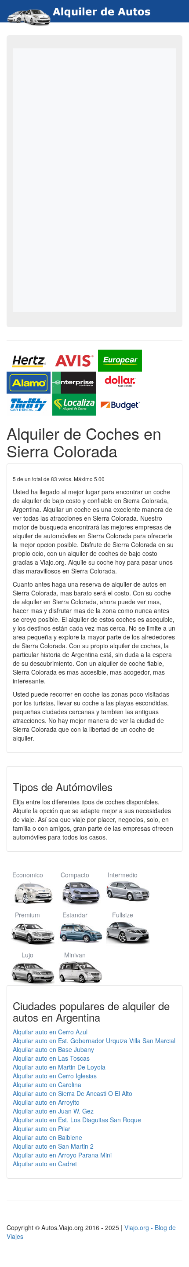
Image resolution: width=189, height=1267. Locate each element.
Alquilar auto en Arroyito (46, 1102)
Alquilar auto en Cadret (45, 1163)
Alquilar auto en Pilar (41, 1128)
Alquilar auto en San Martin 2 (53, 1146)
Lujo (27, 954)
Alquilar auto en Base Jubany (53, 1049)
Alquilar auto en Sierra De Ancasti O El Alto (72, 1093)
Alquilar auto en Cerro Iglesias (55, 1075)
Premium (27, 914)
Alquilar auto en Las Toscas (51, 1058)
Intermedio (123, 874)
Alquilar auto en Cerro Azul (50, 1031)
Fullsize (122, 914)
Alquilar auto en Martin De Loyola (59, 1067)
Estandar (74, 914)
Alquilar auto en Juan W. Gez (53, 1110)
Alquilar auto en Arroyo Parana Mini (62, 1154)
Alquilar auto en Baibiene (47, 1137)
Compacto (75, 874)
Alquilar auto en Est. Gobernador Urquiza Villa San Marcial (94, 1040)
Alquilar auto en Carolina (47, 1084)
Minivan (75, 954)
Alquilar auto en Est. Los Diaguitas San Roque (77, 1119)
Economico (27, 874)
